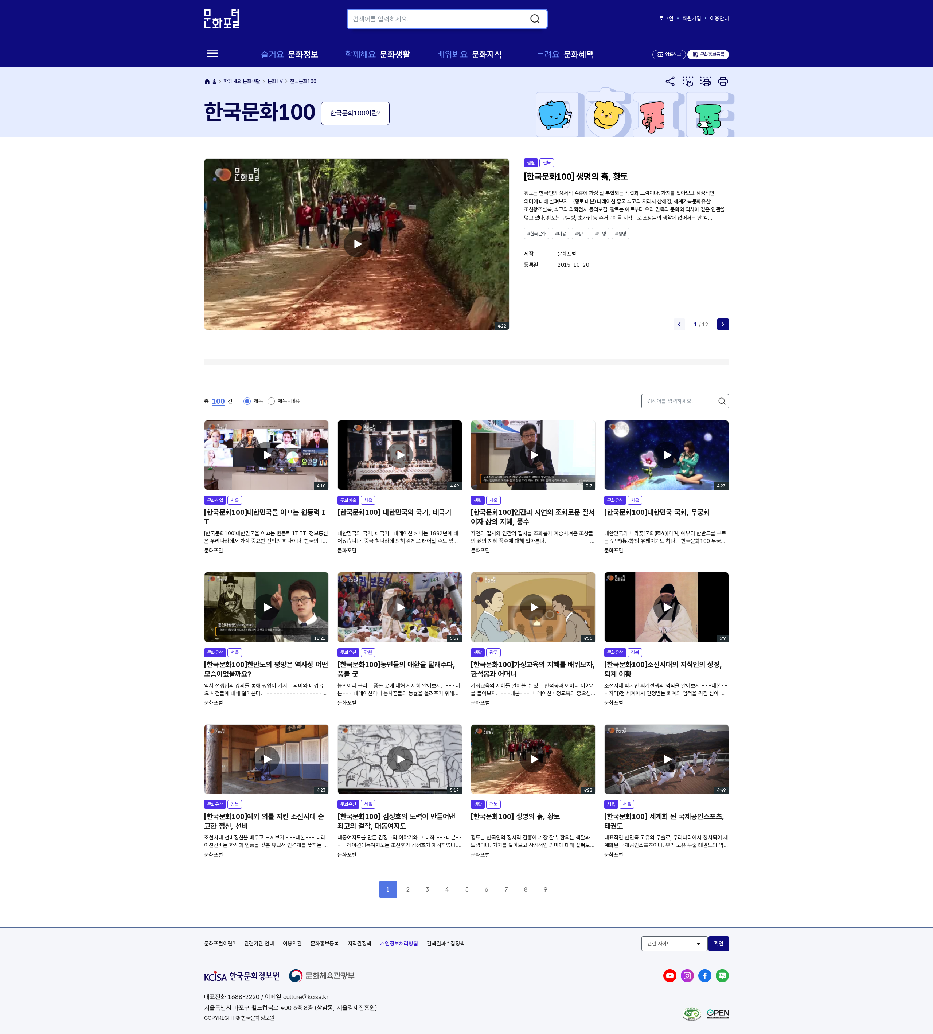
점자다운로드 (705, 81)
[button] (723, 324)
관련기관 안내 (259, 943)
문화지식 (469, 54)
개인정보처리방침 (399, 943)
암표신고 (673, 54)
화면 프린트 (723, 81)
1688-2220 (243, 996)
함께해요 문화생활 (242, 81)
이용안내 (719, 18)
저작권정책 (359, 943)
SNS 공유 (670, 81)
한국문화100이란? (355, 113)
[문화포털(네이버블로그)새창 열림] (722, 980)
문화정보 (290, 54)
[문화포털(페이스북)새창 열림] (704, 980)
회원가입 (691, 18)
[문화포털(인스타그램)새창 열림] (687, 980)
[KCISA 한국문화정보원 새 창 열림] (241, 979)
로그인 (666, 18)
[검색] (535, 19)
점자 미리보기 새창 (688, 81)
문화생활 (377, 54)
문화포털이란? (219, 943)
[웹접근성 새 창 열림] (691, 1018)
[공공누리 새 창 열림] (718, 1016)
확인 (718, 943)
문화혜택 (565, 54)
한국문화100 (303, 81)
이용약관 (292, 943)
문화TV (275, 81)
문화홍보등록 (708, 54)
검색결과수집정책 (446, 943)
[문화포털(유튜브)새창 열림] (669, 980)
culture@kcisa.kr (305, 996)
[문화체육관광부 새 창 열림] (322, 980)
